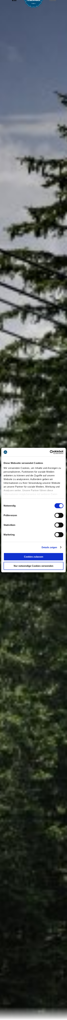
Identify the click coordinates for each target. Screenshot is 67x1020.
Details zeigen (49, 547)
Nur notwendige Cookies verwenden (33, 566)
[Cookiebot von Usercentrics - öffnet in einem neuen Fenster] (49, 452)
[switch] (59, 515)
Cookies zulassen (33, 556)
